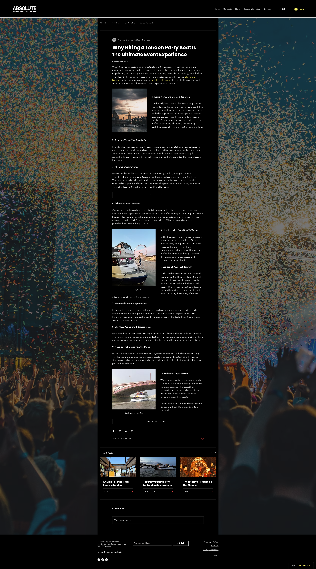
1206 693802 (106, 546)
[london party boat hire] (118, 467)
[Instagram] (283, 9)
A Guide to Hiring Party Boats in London (116, 483)
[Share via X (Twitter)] (119, 431)
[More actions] (202, 39)
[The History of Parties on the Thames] (198, 467)
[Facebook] (280, 9)
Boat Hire (115, 23)
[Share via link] (131, 431)
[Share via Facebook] (113, 431)
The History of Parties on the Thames (197, 483)
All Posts (103, 23)
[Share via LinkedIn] (125, 431)
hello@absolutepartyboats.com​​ (114, 544)
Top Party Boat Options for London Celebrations (157, 483)
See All (213, 452)
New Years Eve (129, 23)
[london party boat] (158, 467)
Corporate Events (147, 23)
